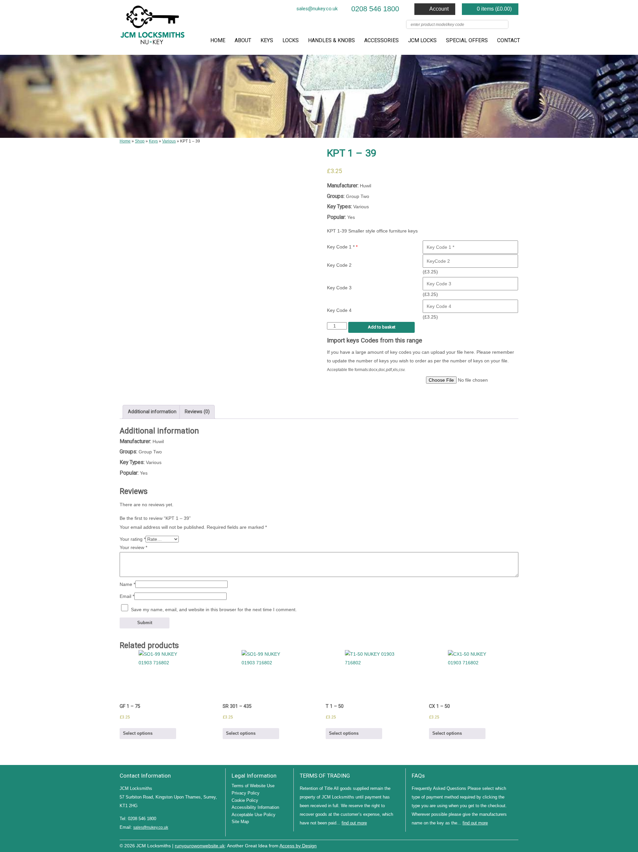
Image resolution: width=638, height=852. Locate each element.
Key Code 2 (339, 265)
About (243, 40)
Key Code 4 (339, 310)
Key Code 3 (339, 287)
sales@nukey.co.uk (317, 9)
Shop (140, 141)
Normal (485, 845)
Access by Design (298, 845)
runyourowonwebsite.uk (200, 845)
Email (127, 596)
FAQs (418, 775)
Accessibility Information (255, 807)
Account (439, 9)
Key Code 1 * (342, 246)
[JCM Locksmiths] (153, 27)
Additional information (152, 412)
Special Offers (467, 40)
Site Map (240, 821)
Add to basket (381, 327)
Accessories (381, 40)
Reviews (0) (197, 412)
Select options (138, 733)
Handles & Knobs (331, 40)
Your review (133, 547)
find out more (354, 822)
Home (217, 40)
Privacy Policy (246, 793)
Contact (508, 40)
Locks (290, 40)
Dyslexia (505, 845)
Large (495, 845)
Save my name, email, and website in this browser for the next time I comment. (214, 609)
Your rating (133, 539)
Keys (267, 40)
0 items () (494, 9)
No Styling (515, 845)
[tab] (152, 412)
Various (169, 141)
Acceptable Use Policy (253, 814)
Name (127, 584)
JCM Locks (422, 40)
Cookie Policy (245, 800)
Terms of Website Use (253, 785)
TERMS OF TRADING (325, 775)
